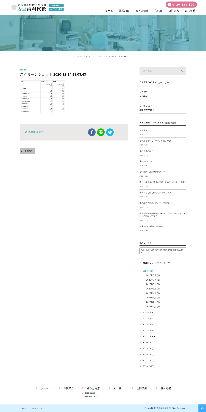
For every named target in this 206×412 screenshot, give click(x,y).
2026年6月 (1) (153, 284)
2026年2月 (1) (153, 302)
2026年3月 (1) (153, 297)
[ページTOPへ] (202, 408)
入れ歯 (159, 10)
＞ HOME (24, 408)
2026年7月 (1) (153, 280)
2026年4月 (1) (153, 293)
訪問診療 (174, 10)
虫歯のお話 (90, 393)
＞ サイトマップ (35, 408)
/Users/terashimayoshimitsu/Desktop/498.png (162, 251)
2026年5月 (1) (153, 288)
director (146, 107)
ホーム (109, 10)
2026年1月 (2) (153, 306)
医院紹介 (124, 10)
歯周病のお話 (91, 396)
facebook (92, 132)
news (143, 94)
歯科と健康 (142, 10)
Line (101, 132)
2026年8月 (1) (153, 275)
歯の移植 (190, 10)
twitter (110, 132)
